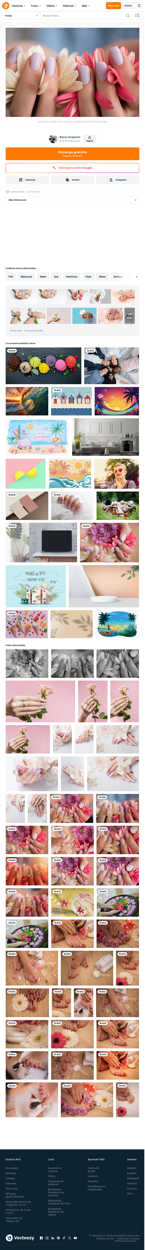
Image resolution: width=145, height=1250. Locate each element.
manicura (26, 274)
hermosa (71, 274)
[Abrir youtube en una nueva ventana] (75, 1236)
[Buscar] (128, 15)
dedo (43, 274)
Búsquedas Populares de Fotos (55, 1201)
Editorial (68, 5)
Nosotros (91, 1179)
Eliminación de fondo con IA (14, 1209)
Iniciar (128, 5)
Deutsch (129, 1181)
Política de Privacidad (125, 1236)
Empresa (11, 1181)
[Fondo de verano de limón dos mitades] (26, 472)
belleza (118, 274)
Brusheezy (12, 1166)
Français (129, 1186)
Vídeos (51, 5)
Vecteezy (11, 1171)
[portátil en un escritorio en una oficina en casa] (41, 541)
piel (10, 274)
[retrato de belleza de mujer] (72, 900)
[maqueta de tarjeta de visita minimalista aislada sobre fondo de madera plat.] (27, 504)
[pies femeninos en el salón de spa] (32, 966)
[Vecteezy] (5, 5)
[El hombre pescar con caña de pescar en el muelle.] (117, 622)
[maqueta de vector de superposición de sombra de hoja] (72, 622)
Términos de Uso (102, 1236)
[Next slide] (131, 275)
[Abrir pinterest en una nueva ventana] (58, 1236)
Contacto (91, 1174)
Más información (17, 198)
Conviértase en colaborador (95, 1186)
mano (102, 274)
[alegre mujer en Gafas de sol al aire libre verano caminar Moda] (116, 472)
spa (56, 274)
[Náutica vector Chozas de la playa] (71, 399)
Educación (12, 1186)
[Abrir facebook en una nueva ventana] (41, 1236)
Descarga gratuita (72, 153)
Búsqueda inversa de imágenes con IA (17, 1201)
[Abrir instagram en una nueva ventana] (47, 1236)
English (128, 1166)
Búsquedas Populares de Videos (55, 1213)
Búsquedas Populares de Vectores (55, 1190)
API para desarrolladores (15, 1193)
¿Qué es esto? (33, 191)
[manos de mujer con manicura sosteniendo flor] (109, 541)
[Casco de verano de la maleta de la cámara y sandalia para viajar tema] (36, 584)
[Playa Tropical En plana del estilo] (69, 472)
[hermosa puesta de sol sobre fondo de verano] (117, 399)
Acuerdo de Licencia (54, 1168)
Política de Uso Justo (123, 1239)
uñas (88, 274)
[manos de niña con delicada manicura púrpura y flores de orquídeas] (62, 737)
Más (84, 5)
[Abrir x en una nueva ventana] (69, 1236)
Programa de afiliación (55, 1181)
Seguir (89, 140)
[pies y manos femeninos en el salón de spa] (72, 932)
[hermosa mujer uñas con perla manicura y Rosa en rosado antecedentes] (40, 700)
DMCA (51, 1174)
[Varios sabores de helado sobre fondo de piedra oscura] (43, 364)
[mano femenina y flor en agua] (118, 900)
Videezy (10, 1176)
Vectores (17, 5)
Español (129, 1171)
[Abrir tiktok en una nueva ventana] (64, 1236)
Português (130, 1176)
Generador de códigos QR (14, 1218)
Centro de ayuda (92, 1168)
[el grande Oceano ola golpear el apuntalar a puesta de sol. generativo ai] (27, 399)
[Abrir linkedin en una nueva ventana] (52, 1236)
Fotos (34, 5)
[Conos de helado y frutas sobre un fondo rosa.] (27, 622)
